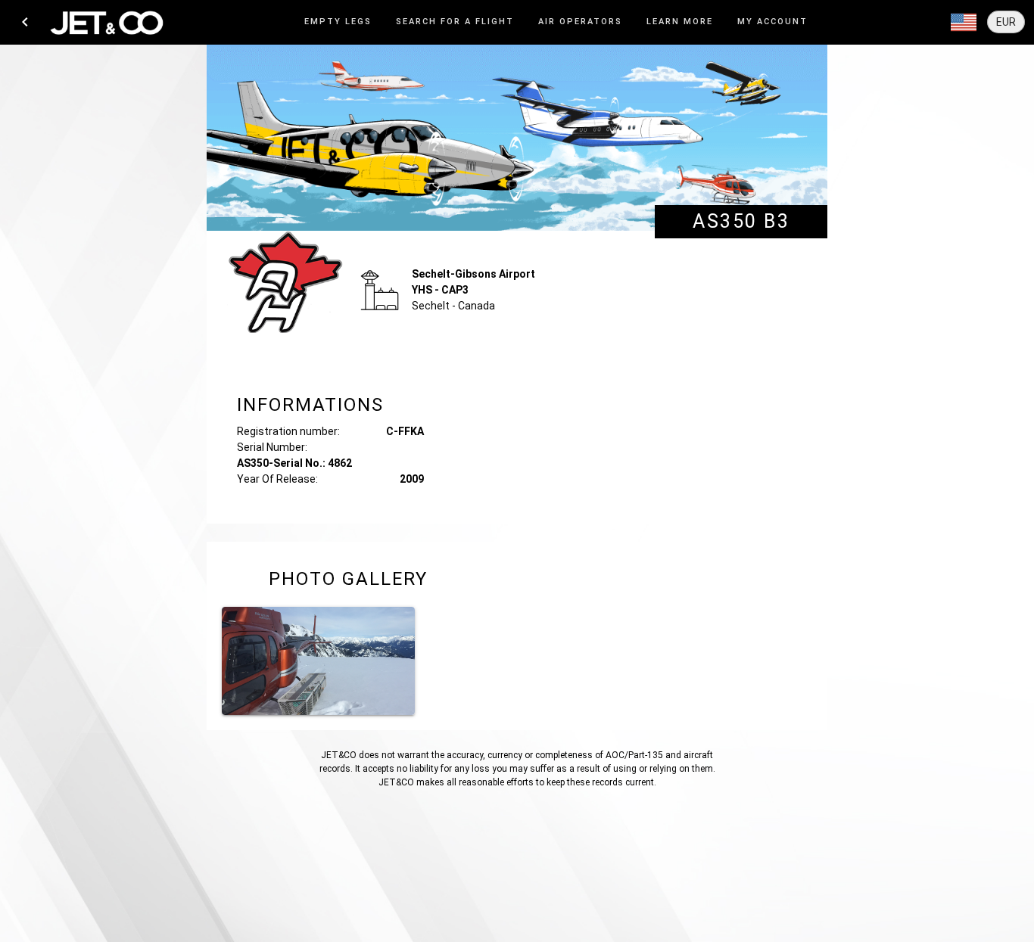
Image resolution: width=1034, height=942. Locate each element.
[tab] (338, 22)
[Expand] (963, 22)
